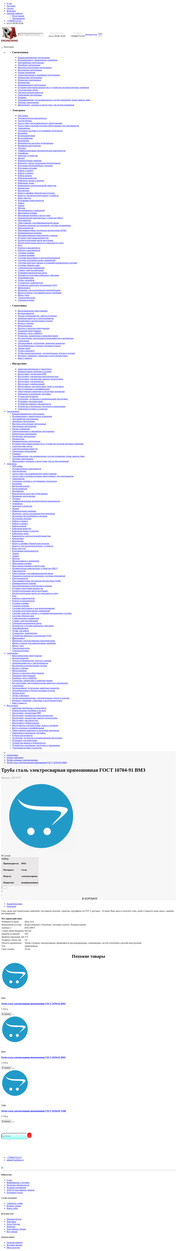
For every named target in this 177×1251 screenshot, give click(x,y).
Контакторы (23, 188)
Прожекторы (24, 82)
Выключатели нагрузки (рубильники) (35, 143)
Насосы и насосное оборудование (34, 328)
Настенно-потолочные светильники (35, 67)
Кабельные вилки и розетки (31, 180)
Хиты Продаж (13, 1224)
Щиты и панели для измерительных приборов (39, 292)
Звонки (21, 158)
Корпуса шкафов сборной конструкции (36, 193)
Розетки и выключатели (29, 248)
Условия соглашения (16, 1187)
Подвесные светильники (29, 80)
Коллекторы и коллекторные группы (35, 321)
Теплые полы (24, 348)
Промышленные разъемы (30, 233)
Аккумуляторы (25, 121)
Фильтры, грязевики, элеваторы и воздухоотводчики (43, 356)
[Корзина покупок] (99, 34)
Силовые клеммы (26, 253)
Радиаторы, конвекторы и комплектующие (38, 336)
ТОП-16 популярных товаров (20, 1190)
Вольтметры (23, 140)
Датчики (22, 148)
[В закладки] (13, 1014)
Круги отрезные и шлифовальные (34, 389)
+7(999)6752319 (14, 1157)
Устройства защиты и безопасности (34, 404)
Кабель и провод (25, 170)
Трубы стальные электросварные (22, 760)
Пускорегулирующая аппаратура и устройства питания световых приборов (53, 87)
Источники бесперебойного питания (35, 165)
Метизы (21, 208)
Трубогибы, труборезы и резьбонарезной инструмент (43, 399)
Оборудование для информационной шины (38, 223)
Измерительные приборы (30, 160)
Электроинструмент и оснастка (32, 409)
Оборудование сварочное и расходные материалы (41, 391)
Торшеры (22, 97)
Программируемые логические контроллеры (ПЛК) (42, 230)
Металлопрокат (25, 326)
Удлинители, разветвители (30, 283)
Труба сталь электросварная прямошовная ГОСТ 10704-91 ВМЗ (37, 762)
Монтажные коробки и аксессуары (34, 215)
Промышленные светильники (32, 85)
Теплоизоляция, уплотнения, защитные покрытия (41, 343)
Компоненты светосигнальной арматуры (37, 185)
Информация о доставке (18, 1182)
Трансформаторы (26, 278)
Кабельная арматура (27, 178)
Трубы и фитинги (26, 351)
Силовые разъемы (26, 255)
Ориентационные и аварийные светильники (39, 75)
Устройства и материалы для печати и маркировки (42, 406)
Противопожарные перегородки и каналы (38, 235)
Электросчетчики (26, 300)
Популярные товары (16, 1229)
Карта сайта (12, 1208)
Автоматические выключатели (32, 118)
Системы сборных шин (29, 265)
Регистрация (18, 16)
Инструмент (12, 705)
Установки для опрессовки (30, 401)
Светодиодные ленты (28, 90)
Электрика (12, 464)
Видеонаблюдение (26, 135)
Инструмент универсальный (31, 384)
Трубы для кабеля (26, 280)
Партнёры (11, 1221)
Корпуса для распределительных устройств (38, 195)
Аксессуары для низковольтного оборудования (40, 123)
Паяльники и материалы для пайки (34, 394)
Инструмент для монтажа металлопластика (38, 376)
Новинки (11, 1226)
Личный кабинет (15, 1242)
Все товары (12, 1231)
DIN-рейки (23, 116)
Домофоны (23, 153)
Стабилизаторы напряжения (31, 268)
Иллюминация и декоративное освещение (38, 60)
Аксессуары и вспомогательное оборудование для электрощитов (48, 125)
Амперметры (24, 128)
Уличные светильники (28, 102)
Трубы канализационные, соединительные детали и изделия (46, 353)
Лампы (21, 203)
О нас (9, 1180)
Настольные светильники (30, 70)
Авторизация (18, 18)
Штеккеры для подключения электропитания (39, 290)
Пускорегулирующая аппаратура (33, 238)
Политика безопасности (18, 1185)
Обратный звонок (91, 34)
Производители (14, 1219)
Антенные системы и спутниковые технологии (40, 130)
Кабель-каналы (25, 175)
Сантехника (23, 341)
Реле (20, 245)
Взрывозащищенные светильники (34, 57)
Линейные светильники (29, 65)
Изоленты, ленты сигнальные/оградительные (39, 163)
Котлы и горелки (26, 323)
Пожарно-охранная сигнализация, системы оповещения (44, 225)
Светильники (13, 411)
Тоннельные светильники (30, 95)
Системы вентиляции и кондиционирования (39, 258)
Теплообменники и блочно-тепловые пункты (39, 346)
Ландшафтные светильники (31, 62)
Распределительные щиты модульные (35, 240)
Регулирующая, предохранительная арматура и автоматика (45, 338)
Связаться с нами (15, 1203)
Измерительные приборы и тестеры (34, 371)
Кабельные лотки (26, 183)
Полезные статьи (15, 1192)
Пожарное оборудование (29, 331)
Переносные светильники (30, 77)
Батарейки (23, 133)
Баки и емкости (25, 358)
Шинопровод (24, 288)
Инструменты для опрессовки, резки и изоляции (41, 386)
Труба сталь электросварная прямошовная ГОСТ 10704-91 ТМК (33, 1111)
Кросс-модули (24, 198)
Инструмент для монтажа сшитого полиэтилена (40, 379)
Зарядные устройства (28, 155)
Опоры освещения (26, 72)
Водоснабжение (25, 138)
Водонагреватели (26, 313)
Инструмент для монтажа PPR (32, 374)
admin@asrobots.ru (15, 1160)
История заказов (14, 1245)
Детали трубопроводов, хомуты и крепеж (37, 316)
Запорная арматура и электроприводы (36, 318)
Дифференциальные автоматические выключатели (42, 150)
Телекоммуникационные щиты (32, 273)
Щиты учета (23, 295)
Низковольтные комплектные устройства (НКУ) (40, 218)
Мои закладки (13, 1247)
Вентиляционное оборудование (33, 311)
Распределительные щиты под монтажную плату (41, 243)
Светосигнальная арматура (30, 92)
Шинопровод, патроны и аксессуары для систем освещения (46, 105)
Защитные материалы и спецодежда (35, 369)
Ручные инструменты (28, 396)
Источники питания (27, 168)
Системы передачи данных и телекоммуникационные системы (47, 263)
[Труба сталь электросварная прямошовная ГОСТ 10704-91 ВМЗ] (41, 850)
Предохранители (26, 228)
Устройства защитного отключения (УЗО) (37, 285)
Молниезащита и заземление (31, 210)
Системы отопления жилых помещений (36, 260)
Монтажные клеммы (27, 213)
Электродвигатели (26, 297)
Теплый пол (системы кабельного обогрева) (38, 275)
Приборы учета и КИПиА (30, 333)
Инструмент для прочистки (31, 381)
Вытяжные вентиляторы (29, 145)
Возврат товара (14, 1206)
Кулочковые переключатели (31, 200)
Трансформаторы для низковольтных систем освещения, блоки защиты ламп (54, 100)
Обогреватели (24, 220)
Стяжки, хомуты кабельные (31, 270)
